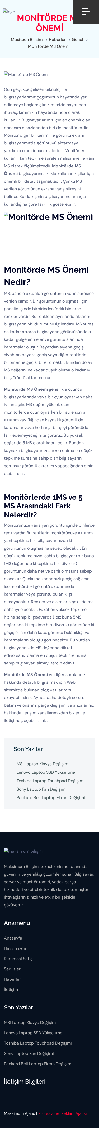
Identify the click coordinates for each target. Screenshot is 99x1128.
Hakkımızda (15, 948)
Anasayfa (13, 938)
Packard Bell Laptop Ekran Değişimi (51, 797)
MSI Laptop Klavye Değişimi (43, 764)
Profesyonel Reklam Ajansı (62, 1113)
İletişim (11, 989)
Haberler (12, 979)
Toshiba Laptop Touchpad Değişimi (50, 781)
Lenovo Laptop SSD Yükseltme (46, 772)
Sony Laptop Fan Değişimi (42, 789)
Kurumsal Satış (18, 958)
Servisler (12, 969)
